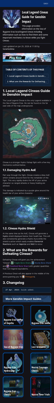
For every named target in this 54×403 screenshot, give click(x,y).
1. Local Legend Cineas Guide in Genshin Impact (27, 76)
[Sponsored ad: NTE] (27, 60)
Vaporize (22, 244)
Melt (33, 244)
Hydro (5, 236)
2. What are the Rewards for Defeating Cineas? (27, 81)
